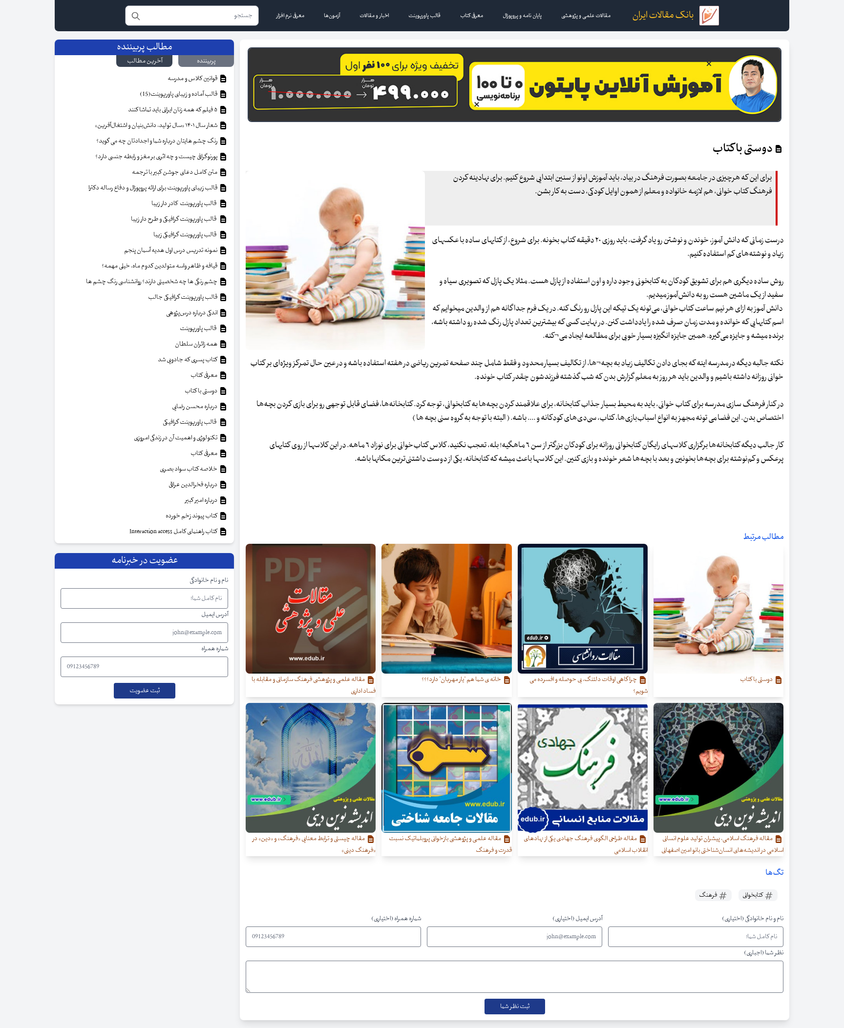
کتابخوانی (753, 895)
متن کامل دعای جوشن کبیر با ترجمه (175, 172)
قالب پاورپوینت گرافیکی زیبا (185, 234)
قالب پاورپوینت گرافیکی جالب (183, 297)
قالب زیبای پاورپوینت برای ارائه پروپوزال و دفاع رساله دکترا (153, 188)
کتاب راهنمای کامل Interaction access (173, 531)
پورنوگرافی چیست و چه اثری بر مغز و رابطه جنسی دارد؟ (156, 156)
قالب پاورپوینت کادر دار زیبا (184, 203)
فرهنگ (708, 895)
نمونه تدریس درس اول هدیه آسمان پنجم (171, 250)
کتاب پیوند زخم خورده (192, 516)
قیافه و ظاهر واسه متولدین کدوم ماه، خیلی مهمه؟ (160, 266)
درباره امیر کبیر (201, 500)
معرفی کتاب (204, 375)
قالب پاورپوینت (198, 328)
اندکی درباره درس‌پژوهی (192, 312)
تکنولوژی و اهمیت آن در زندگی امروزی (176, 437)
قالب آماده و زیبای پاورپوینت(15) (179, 94)
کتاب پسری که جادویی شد (188, 359)
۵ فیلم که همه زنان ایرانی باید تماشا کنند (173, 109)
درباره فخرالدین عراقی (193, 484)
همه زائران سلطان (196, 344)
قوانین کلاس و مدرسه (193, 78)
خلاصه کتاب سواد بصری (189, 469)
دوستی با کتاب (201, 391)
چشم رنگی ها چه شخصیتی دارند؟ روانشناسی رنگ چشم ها (152, 281)
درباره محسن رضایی (195, 406)
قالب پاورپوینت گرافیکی (190, 422)
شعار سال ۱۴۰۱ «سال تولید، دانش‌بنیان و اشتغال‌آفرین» (156, 125)
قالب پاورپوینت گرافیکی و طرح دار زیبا (174, 219)
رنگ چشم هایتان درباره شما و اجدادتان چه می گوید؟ (157, 141)
